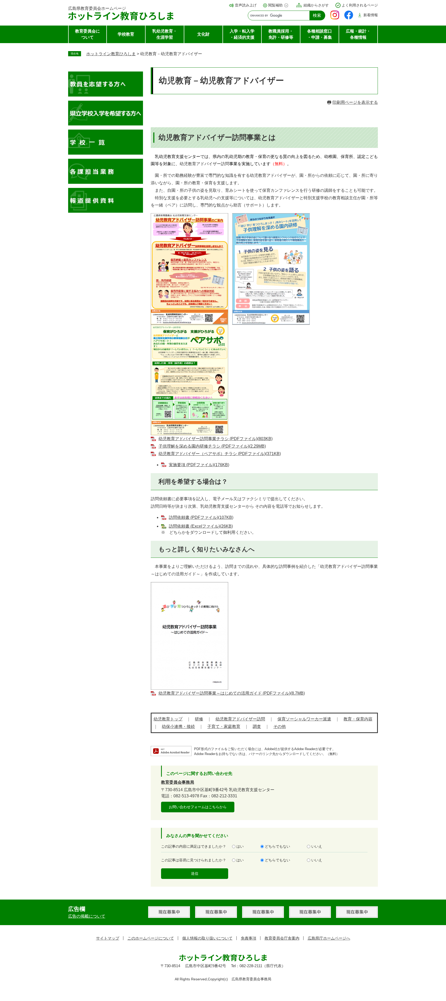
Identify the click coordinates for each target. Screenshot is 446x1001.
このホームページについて (151, 938)
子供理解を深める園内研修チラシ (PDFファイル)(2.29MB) (212, 446)
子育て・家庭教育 (223, 726)
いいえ (316, 846)
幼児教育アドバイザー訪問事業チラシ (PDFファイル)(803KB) (215, 438)
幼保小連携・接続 (178, 726)
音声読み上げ (246, 5)
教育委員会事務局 (177, 782)
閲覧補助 (275, 5)
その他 (279, 726)
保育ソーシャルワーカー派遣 (304, 719)
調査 (257, 726)
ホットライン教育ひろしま (111, 54)
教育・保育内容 (358, 719)
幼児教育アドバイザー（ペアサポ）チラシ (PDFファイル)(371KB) (219, 453)
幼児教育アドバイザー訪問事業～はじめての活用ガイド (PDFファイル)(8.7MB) (231, 693)
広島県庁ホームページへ (329, 938)
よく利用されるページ (360, 5)
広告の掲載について (86, 916)
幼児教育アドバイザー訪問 (240, 719)
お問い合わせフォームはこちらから (198, 807)
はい (240, 846)
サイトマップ (107, 938)
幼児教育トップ (168, 719)
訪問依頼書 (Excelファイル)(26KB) (201, 526)
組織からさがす (316, 5)
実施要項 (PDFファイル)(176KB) (199, 465)
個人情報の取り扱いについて (207, 938)
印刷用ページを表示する (355, 102)
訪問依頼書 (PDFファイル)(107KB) (201, 517)
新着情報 (370, 15)
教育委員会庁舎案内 (282, 938)
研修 (199, 719)
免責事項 (248, 938)
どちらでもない (277, 846)
